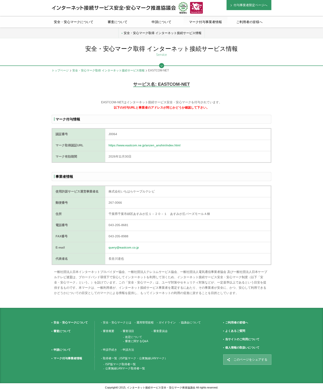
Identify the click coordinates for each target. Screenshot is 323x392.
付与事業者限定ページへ (250, 5)
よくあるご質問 (235, 330)
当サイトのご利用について (242, 339)
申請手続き (110, 349)
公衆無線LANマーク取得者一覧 (125, 368)
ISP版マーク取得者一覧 (120, 364)
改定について (133, 337)
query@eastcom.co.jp (124, 247)
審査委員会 (160, 331)
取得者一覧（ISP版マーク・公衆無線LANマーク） (135, 358)
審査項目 (128, 331)
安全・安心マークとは (117, 322)
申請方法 (128, 349)
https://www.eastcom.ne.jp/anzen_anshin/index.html (144, 145)
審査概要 (108, 331)
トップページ (60, 70)
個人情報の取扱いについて (242, 347)
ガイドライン (167, 322)
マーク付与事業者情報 (68, 358)
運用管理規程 (145, 322)
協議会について (191, 322)
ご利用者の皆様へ (249, 22)
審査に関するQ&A (136, 341)
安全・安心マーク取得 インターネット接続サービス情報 (162, 33)
